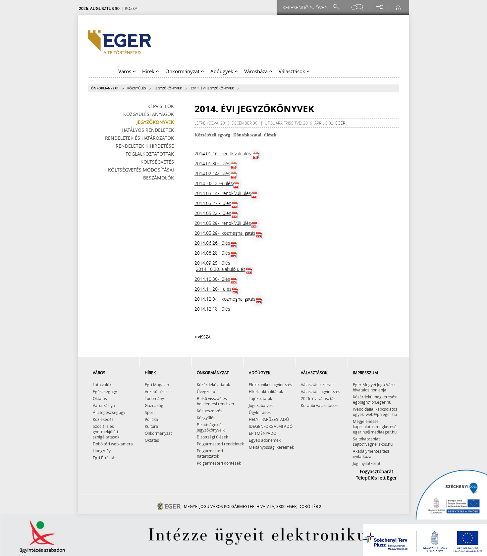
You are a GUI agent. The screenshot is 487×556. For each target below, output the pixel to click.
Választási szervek (318, 384)
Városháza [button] (256, 71)
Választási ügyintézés (320, 391)
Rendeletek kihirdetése (145, 146)
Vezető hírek (156, 391)
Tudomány (154, 398)
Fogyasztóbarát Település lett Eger (376, 474)
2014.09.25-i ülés (212, 263)
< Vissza (202, 336)
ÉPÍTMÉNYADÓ (262, 433)
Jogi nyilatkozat (366, 463)
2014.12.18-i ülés (212, 309)
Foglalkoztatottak (150, 154)
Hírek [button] (149, 71)
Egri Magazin (157, 384)
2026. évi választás (318, 398)
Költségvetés (157, 162)
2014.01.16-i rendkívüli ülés (222, 153)
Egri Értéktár (104, 457)
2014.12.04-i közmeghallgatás (224, 299)
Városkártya (104, 405)
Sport (150, 412)
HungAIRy (102, 450)
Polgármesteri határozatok (210, 453)
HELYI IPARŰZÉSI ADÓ (269, 419)
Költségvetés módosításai (141, 170)
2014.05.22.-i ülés (212, 213)
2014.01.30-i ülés (212, 163)
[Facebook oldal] (357, 7)
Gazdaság (154, 405)
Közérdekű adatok (213, 384)
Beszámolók (158, 178)
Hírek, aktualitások (266, 391)
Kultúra (151, 426)
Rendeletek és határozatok (139, 138)
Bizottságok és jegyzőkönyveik (211, 427)
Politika (151, 419)
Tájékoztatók (260, 398)
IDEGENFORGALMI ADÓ (271, 426)
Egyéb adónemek (265, 440)
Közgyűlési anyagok (148, 114)
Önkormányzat (104, 88)
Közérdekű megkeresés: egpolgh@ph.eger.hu (375, 399)
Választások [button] (292, 71)
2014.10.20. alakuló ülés (220, 269)
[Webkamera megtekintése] (378, 7)
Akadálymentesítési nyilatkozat (371, 453)
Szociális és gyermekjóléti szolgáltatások (106, 431)
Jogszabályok (261, 405)
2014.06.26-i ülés (212, 243)
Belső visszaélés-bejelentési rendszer (216, 401)
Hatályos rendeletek (148, 130)
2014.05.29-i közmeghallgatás (224, 233)
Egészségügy (105, 391)
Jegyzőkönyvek (168, 88)
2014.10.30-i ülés (212, 279)
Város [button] (125, 71)
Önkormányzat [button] (183, 71)
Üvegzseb (206, 391)
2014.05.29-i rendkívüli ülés (222, 223)
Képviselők (160, 106)
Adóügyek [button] (222, 71)
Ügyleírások (260, 412)
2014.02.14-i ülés (212, 173)
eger (340, 123)
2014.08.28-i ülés (212, 253)
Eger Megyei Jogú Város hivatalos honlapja (375, 387)
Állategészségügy (109, 412)
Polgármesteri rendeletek (220, 443)
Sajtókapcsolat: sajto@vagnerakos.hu (373, 441)
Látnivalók (102, 384)
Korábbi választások (319, 405)
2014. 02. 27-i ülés (213, 183)
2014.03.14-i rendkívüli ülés (222, 193)
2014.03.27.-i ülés (212, 203)
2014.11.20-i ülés (213, 289)
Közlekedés (103, 419)
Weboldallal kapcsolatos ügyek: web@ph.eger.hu (375, 411)
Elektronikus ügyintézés (270, 384)
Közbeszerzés (209, 410)
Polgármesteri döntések (219, 463)
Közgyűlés (136, 88)
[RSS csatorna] (399, 7)
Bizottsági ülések (212, 436)
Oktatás (100, 398)
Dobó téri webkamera (113, 443)
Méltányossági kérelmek (271, 447)
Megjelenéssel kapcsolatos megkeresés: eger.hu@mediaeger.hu (376, 426)
